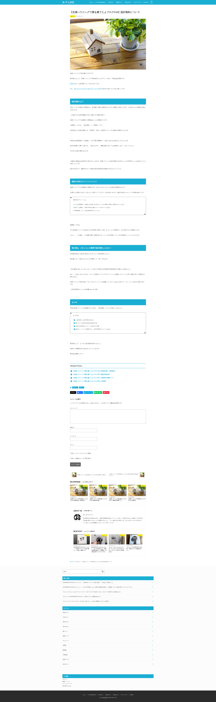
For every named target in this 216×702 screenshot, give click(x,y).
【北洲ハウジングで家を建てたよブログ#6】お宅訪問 (89, 381)
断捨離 (64, 650)
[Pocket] (106, 392)
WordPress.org (66, 686)
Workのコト (128, 2)
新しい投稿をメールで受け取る (81, 458)
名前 (72, 427)
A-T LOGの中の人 (101, 2)
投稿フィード (66, 681)
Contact (146, 2)
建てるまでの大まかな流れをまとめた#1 (86, 88)
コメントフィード (67, 683)
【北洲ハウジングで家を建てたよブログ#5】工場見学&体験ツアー (93, 377)
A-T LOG (68, 2)
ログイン (64, 679)
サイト (72, 444)
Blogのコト (66, 612)
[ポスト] (73, 392)
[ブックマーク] (88, 392)
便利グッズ (66, 636)
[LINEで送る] (98, 392)
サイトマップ (137, 2)
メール (73, 436)
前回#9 (72, 83)
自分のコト (66, 664)
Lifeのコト (111, 2)
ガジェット (66, 640)
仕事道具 (65, 654)
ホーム (91, 2)
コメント (73, 408)
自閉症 (64, 645)
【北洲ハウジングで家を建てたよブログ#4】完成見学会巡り (91, 374)
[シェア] (80, 392)
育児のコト (119, 2)
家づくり (81, 387)
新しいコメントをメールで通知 (81, 453)
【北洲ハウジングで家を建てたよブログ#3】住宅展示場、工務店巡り (94, 371)
